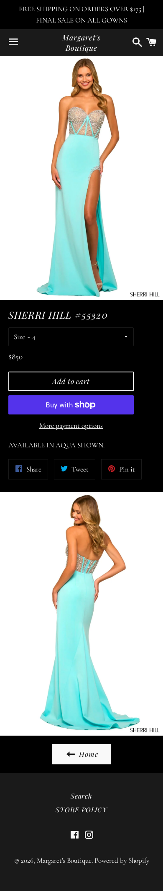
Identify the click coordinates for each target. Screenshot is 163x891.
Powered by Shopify (121, 860)
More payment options (71, 425)
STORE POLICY (81, 809)
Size (19, 336)
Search (81, 795)
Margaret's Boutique (81, 42)
